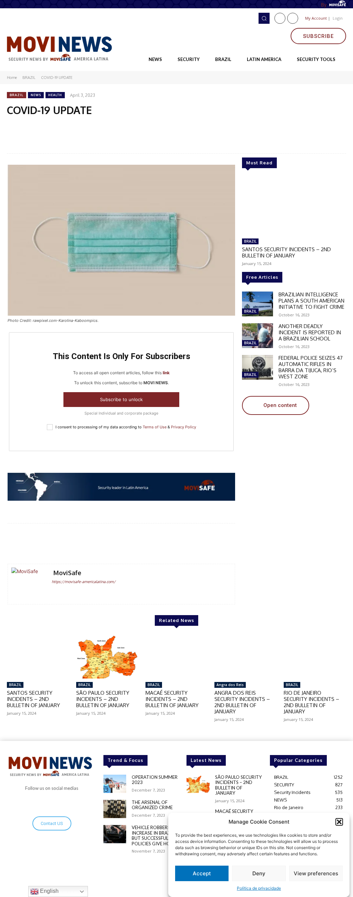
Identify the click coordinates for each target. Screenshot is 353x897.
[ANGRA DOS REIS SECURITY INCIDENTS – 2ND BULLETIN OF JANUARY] (245, 657)
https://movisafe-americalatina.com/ (83, 581)
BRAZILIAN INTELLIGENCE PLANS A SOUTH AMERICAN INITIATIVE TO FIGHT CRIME (311, 300)
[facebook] (54, 592)
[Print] (118, 126)
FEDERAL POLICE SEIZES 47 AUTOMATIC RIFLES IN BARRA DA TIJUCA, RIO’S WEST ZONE (311, 367)
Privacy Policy (183, 427)
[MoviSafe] (27, 584)
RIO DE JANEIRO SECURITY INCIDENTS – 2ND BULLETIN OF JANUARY (311, 702)
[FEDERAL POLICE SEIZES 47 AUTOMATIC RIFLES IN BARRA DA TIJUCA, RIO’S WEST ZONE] (257, 367)
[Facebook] (279, 18)
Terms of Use (155, 427)
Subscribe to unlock (121, 399)
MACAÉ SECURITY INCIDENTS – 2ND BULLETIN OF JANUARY (172, 699)
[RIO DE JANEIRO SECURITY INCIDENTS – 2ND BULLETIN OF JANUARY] (315, 657)
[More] (222, 544)
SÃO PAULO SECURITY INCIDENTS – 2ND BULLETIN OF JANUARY (102, 699)
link (166, 372)
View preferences (316, 873)
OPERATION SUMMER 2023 (155, 779)
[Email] (86, 126)
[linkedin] (64, 592)
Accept (202, 873)
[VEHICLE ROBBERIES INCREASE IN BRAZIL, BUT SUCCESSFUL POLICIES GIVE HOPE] (114, 834)
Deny (258, 873)
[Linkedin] (292, 18)
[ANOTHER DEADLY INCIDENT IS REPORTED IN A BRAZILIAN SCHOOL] (257, 335)
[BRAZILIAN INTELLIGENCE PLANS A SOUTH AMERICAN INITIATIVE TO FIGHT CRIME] (257, 304)
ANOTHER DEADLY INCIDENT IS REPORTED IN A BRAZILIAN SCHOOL (310, 332)
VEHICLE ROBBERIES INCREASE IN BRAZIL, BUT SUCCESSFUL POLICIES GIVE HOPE (153, 835)
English (49, 891)
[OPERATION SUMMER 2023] (114, 784)
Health (55, 95)
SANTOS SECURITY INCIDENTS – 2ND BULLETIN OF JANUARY (286, 252)
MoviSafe (67, 573)
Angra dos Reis (230, 684)
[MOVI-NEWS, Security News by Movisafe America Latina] (61, 48)
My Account (316, 18)
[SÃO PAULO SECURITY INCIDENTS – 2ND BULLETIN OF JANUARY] (107, 657)
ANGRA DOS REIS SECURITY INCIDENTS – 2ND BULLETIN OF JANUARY (242, 702)
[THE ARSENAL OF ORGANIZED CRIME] (114, 809)
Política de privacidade (259, 888)
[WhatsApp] (71, 126)
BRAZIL (29, 77)
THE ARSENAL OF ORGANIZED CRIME (152, 805)
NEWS (36, 95)
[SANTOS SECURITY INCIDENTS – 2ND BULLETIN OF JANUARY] (293, 206)
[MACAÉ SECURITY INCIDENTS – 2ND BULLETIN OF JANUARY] (176, 657)
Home (12, 77)
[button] (339, 821)
